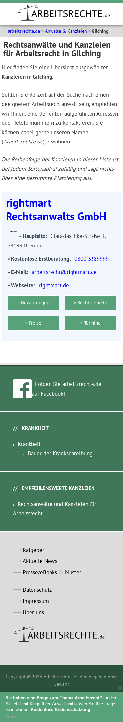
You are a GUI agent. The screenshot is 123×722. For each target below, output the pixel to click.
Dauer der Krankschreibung (60, 453)
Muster (73, 572)
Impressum (36, 601)
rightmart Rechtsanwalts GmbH (56, 209)
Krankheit (29, 444)
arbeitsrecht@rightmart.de (64, 272)
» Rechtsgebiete (90, 302)
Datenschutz (37, 589)
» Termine (90, 323)
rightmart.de (54, 285)
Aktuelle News (40, 561)
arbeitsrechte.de (24, 31)
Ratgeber (33, 550)
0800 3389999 (91, 258)
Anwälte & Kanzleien (66, 31)
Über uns (33, 612)
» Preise (33, 323)
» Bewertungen (33, 302)
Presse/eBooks (40, 572)
